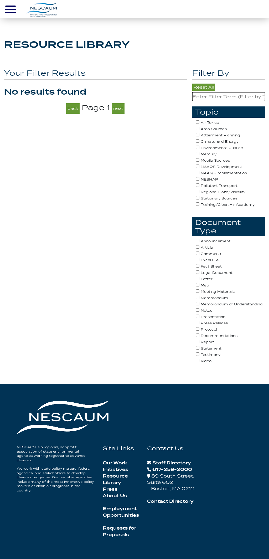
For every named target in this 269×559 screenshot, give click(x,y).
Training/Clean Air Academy (228, 204)
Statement (211, 348)
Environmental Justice (222, 148)
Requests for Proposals (119, 531)
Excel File (210, 260)
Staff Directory (171, 463)
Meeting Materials (218, 291)
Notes (206, 310)
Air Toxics (210, 122)
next (118, 108)
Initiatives (115, 469)
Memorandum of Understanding (232, 304)
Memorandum (214, 298)
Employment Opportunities (121, 512)
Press (110, 489)
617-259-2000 (172, 469)
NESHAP (209, 179)
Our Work (115, 463)
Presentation (213, 317)
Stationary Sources (219, 198)
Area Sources (214, 129)
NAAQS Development (221, 167)
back (73, 108)
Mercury (208, 154)
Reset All (204, 87)
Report (207, 342)
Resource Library (115, 479)
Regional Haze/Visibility (223, 192)
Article (207, 247)
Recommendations (219, 336)
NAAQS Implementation (224, 173)
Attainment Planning (220, 135)
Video (206, 361)
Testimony (210, 354)
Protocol (209, 329)
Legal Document (216, 272)
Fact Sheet (211, 266)
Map (205, 285)
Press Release (214, 323)
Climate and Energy (220, 141)
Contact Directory (170, 501)
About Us (115, 496)
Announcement (215, 241)
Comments (211, 254)
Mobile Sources (215, 160)
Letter (207, 279)
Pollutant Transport (219, 185)
